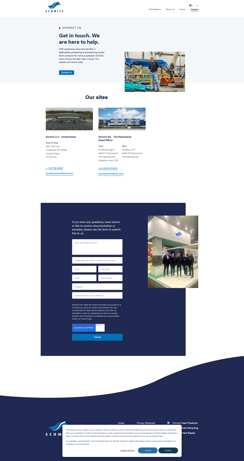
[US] (191, 5)
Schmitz (185, 422)
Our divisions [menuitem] (155, 9)
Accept (148, 450)
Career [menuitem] (182, 9)
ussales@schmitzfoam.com (59, 173)
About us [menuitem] (170, 9)
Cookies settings (127, 450)
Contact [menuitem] (194, 9)
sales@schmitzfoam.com (111, 173)
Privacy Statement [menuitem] (146, 422)
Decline (168, 450)
